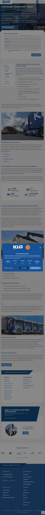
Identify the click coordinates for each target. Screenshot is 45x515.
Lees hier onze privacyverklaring (14, 258)
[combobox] (40, 247)
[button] (8, 268)
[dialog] (22, 257)
